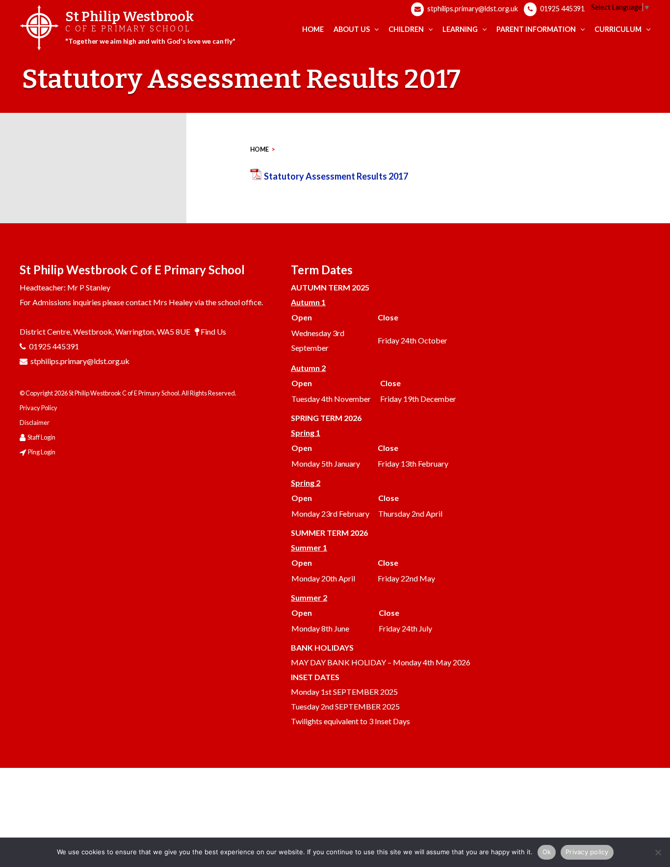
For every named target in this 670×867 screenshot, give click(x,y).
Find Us (213, 331)
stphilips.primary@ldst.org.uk (472, 8)
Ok (546, 852)
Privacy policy (587, 852)
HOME (259, 149)
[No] (658, 852)
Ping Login (41, 452)
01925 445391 (562, 8)
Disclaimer (35, 422)
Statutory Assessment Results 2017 (336, 176)
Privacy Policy (38, 408)
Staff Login (41, 437)
